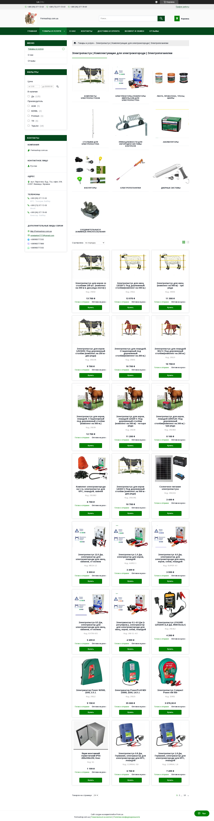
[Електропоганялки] (130, 169)
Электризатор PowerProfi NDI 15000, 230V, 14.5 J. (130, 691)
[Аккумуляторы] (171, 123)
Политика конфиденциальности (127, 817)
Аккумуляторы (171, 142)
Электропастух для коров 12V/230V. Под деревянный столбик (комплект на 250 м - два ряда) (90, 352)
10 (185, 795)
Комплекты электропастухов (90, 97)
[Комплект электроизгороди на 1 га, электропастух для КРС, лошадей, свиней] (90, 468)
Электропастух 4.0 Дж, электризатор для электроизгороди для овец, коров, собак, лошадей (170, 558)
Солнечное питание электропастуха (170, 488)
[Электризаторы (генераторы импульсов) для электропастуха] (130, 78)
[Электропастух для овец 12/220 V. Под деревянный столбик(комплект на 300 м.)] (130, 264)
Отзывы (154, 31)
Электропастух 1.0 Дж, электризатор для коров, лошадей (130, 556)
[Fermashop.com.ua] (31, 23)
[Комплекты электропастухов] (90, 78)
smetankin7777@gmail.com (42, 235)
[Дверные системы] (171, 169)
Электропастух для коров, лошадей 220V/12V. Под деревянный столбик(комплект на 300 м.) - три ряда (170, 421)
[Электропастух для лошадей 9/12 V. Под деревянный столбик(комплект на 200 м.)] (170, 330)
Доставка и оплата (109, 31)
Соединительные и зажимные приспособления (90, 231)
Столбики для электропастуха (90, 143)
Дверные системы (171, 188)
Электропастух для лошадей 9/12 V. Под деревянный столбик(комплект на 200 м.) (170, 351)
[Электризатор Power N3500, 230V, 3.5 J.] (90, 671)
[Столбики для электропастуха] (90, 123)
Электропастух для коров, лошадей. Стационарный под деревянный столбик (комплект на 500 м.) (91, 420)
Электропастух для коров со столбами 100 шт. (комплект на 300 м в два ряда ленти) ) (90, 285)
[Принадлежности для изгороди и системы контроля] (130, 123)
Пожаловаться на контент (101, 817)
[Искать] (161, 18)
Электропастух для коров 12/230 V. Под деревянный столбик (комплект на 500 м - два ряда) (130, 490)
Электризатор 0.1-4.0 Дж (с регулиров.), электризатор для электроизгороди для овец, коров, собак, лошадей (130, 626)
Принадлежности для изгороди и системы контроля (130, 144)
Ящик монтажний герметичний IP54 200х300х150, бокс (90, 755)
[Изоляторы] (90, 169)
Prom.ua (119, 814)
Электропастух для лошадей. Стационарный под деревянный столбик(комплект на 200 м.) (130, 352)
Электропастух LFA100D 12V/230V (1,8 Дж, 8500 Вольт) (170, 623)
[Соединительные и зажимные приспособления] (90, 211)
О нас (72, 31)
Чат (204, 813)
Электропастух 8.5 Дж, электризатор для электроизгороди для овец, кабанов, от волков (91, 626)
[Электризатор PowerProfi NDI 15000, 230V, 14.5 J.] (130, 671)
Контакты (86, 31)
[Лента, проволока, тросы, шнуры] (171, 78)
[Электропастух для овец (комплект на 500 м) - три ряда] (170, 264)
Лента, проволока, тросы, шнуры (171, 97)
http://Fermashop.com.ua (41, 231)
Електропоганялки (130, 188)
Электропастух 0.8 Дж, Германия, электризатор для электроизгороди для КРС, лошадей (130, 757)
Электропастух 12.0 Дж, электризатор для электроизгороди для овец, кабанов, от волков (91, 558)
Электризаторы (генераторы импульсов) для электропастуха (130, 98)
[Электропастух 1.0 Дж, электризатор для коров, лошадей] (130, 536)
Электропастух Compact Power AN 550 (170, 691)
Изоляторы (90, 188)
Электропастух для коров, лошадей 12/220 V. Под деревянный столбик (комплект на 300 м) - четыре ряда (130, 421)
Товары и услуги (51, 31)
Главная (32, 31)
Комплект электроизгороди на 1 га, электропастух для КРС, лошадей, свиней (91, 489)
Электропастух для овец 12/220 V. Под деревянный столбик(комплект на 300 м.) (130, 285)
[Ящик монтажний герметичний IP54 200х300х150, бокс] (90, 735)
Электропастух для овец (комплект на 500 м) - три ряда (170, 285)
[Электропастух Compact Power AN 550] (170, 671)
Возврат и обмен (134, 31)
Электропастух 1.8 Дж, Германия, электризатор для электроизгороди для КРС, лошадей (170, 757)
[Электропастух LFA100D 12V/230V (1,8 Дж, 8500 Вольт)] (170, 604)
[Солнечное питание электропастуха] (170, 468)
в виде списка (187, 243)
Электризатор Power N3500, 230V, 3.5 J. (90, 691)
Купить (91, 307)
